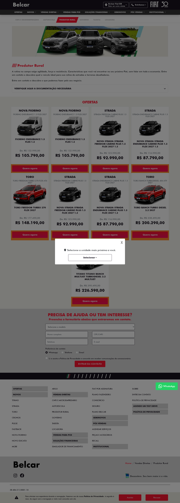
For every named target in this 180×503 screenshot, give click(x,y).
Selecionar (89, 257)
